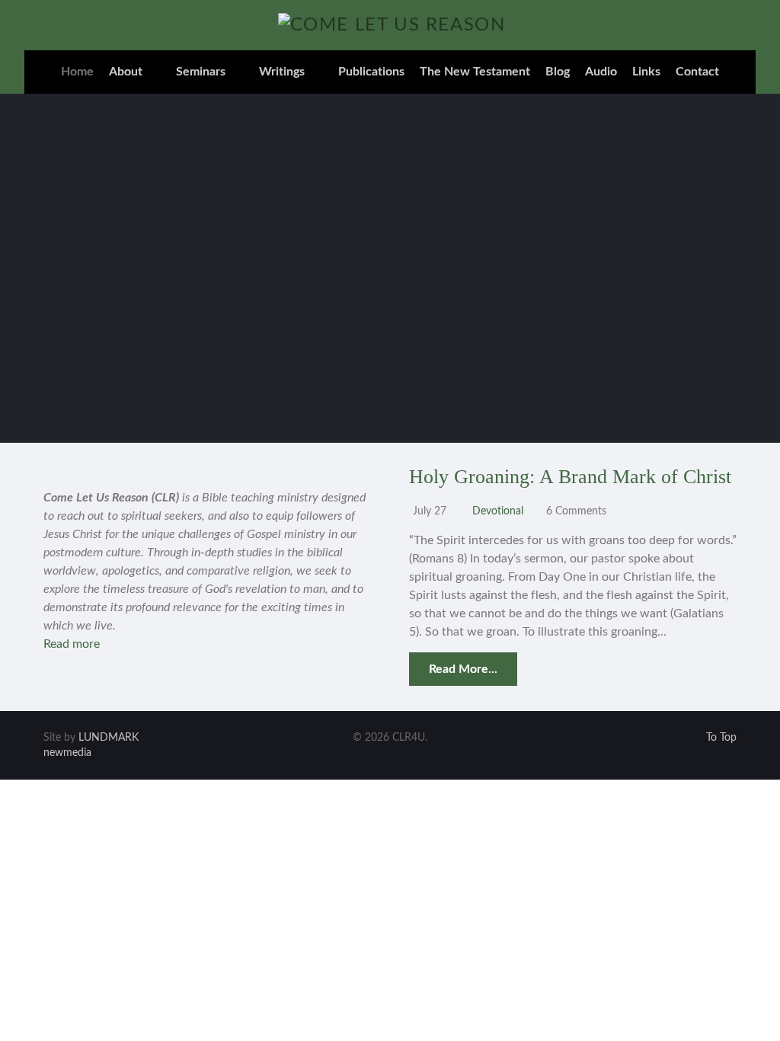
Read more (71, 644)
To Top (720, 737)
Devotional (497, 511)
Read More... (463, 669)
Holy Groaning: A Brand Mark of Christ (570, 477)
